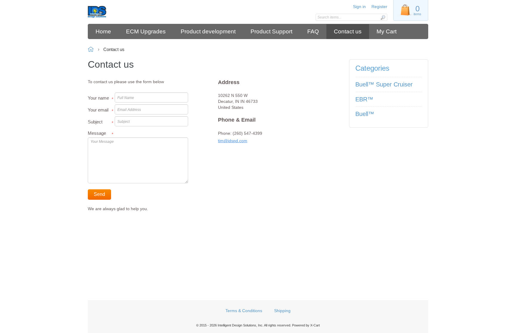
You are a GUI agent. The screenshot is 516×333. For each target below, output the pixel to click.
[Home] (130, 12)
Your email (98, 109)
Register (379, 6)
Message (97, 133)
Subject (95, 121)
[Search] (383, 17)
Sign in (359, 6)
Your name (98, 97)
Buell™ (364, 114)
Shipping (282, 310)
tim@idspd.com (232, 140)
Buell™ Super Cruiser (384, 84)
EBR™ (364, 99)
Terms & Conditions (243, 310)
